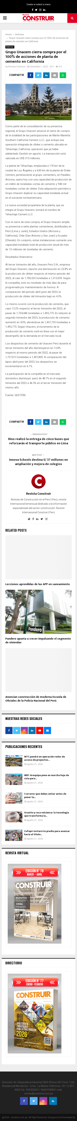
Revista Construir (16, 66)
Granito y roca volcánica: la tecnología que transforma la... (46, 814)
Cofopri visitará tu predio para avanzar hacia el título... (47, 832)
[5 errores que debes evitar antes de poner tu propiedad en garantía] (13, 798)
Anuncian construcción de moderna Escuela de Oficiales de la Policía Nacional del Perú (35, 699)
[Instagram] (43, 1101)
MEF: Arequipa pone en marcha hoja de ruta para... (46, 777)
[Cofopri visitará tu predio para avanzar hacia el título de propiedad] (13, 835)
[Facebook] (24, 1101)
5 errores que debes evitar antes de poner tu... (45, 795)
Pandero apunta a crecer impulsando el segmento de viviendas (38, 640)
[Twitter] (34, 1101)
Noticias (9, 47)
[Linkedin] (53, 1101)
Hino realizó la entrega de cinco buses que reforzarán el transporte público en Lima (38, 441)
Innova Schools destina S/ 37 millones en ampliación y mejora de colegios (38, 462)
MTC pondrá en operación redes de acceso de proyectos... (44, 758)
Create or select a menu (38, 4)
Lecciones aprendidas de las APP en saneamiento (37, 584)
